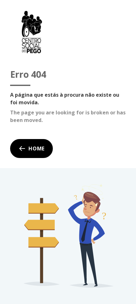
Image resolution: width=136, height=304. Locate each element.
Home (36, 148)
